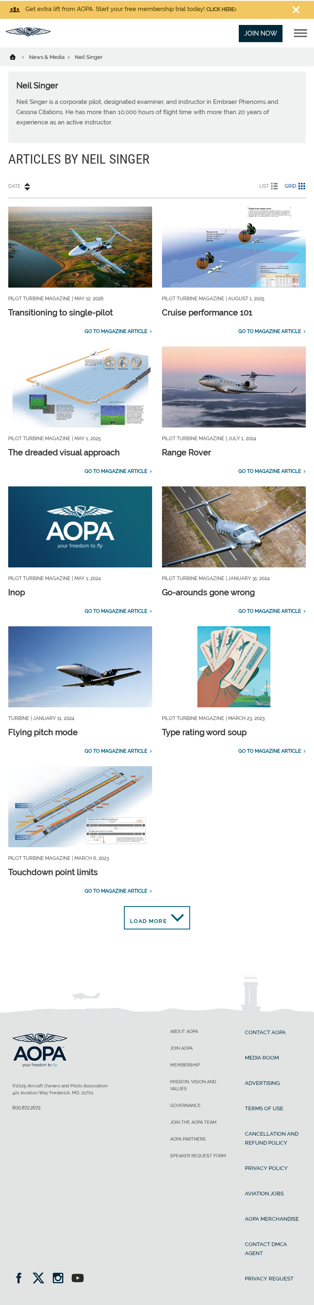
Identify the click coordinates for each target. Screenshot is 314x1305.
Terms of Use (264, 1108)
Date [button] (14, 186)
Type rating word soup (204, 732)
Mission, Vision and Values (193, 1085)
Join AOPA (181, 1048)
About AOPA (184, 1031)
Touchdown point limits (53, 872)
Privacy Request (269, 1279)
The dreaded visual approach (64, 452)
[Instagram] (61, 1279)
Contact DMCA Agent (266, 1248)
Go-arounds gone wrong (208, 592)
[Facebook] (21, 1279)
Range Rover (186, 452)
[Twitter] (41, 1279)
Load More (148, 921)
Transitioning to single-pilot (60, 312)
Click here (220, 9)
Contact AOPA (265, 1032)
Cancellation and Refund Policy (271, 1138)
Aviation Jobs (264, 1193)
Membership (185, 1065)
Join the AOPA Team (193, 1122)
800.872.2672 (26, 1108)
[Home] (17, 56)
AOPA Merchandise (272, 1219)
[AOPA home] (28, 34)
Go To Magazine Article (116, 331)
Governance (185, 1105)
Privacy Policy (266, 1168)
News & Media (47, 57)
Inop (16, 592)
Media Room (262, 1058)
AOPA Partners (188, 1139)
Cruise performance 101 (207, 312)
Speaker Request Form (198, 1156)
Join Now (260, 33)
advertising (262, 1083)
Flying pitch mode (43, 732)
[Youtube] (77, 1279)
